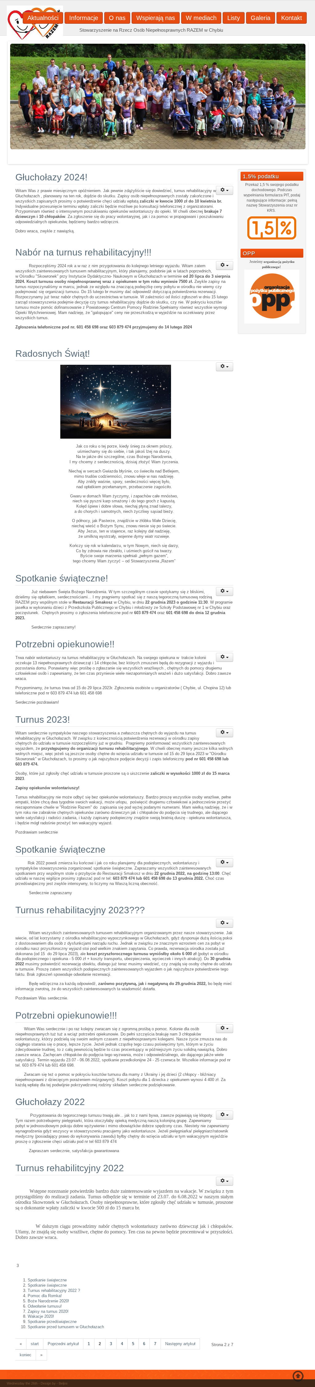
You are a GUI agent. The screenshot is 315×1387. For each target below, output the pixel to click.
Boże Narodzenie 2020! (48, 1301)
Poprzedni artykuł (63, 1343)
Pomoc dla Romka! (45, 1295)
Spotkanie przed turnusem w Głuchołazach (66, 1327)
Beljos (63, 1383)
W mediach (201, 17)
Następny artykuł (180, 1343)
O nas (117, 17)
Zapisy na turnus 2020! (48, 1311)
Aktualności (42, 17)
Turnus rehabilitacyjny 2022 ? (54, 1290)
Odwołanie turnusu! (45, 1306)
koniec (25, 1355)
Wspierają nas (155, 17)
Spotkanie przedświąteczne (52, 1321)
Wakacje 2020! (41, 1316)
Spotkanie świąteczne (47, 1280)
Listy (233, 17)
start (35, 1343)
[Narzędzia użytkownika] (224, 190)
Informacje (83, 17)
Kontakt (291, 17)
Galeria (260, 17)
